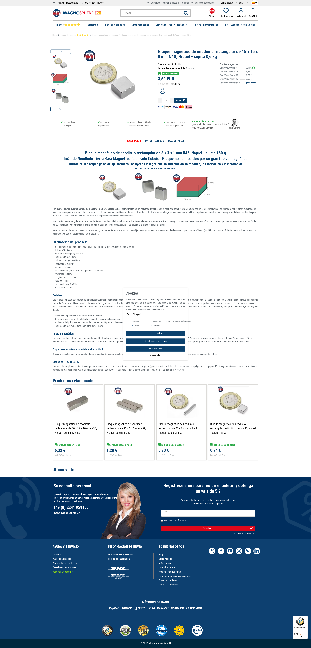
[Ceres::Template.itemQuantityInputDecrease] (160, 100)
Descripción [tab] (134, 140)
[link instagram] (239, 551)
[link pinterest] (248, 551)
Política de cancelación (119, 558)
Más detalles (155, 355)
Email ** (167, 511)
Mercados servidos (168, 567)
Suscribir (207, 528)
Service (242, 3)
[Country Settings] (254, 2)
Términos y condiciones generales (175, 576)
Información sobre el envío (120, 554)
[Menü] (306, 618)
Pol (128, 314)
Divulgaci (137, 314)
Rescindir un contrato (63, 571)
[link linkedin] (256, 551)
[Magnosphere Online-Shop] (77, 12)
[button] (60, 109)
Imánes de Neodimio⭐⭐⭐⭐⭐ (74, 35)
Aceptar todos (155, 333)
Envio (177, 84)
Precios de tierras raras (170, 571)
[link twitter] (212, 551)
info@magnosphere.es (68, 2)
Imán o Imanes (166, 563)
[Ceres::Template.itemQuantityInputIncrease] (172, 100)
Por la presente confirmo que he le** (177, 520)
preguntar (251, 82)
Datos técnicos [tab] (154, 140)
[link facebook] (221, 551)
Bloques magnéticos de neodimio (105, 35)
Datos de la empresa (168, 584)
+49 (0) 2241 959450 (94, 2)
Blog (161, 554)
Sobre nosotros (228, 3)
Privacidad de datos (168, 580)
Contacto (57, 554)
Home (54, 35)
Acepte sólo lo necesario (156, 341)
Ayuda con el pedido (62, 558)
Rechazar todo (155, 348)
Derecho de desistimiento (65, 567)
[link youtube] (230, 551)
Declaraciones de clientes (65, 563)
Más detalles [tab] (176, 140)
